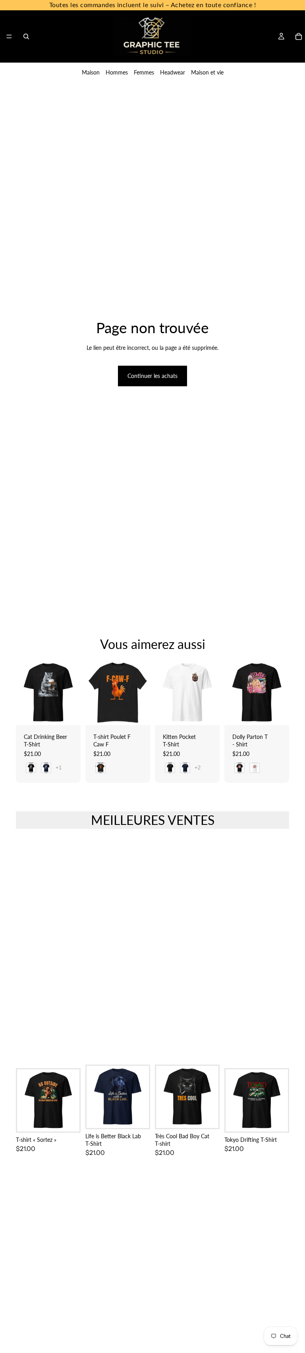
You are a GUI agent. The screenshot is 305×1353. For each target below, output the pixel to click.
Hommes (117, 72)
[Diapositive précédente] (94, 692)
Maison (91, 72)
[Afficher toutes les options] (59, 767)
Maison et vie (207, 72)
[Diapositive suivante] (141, 692)
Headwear (172, 72)
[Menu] (9, 36)
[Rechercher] (26, 36)
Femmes (144, 72)
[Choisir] (68, 713)
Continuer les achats (152, 375)
